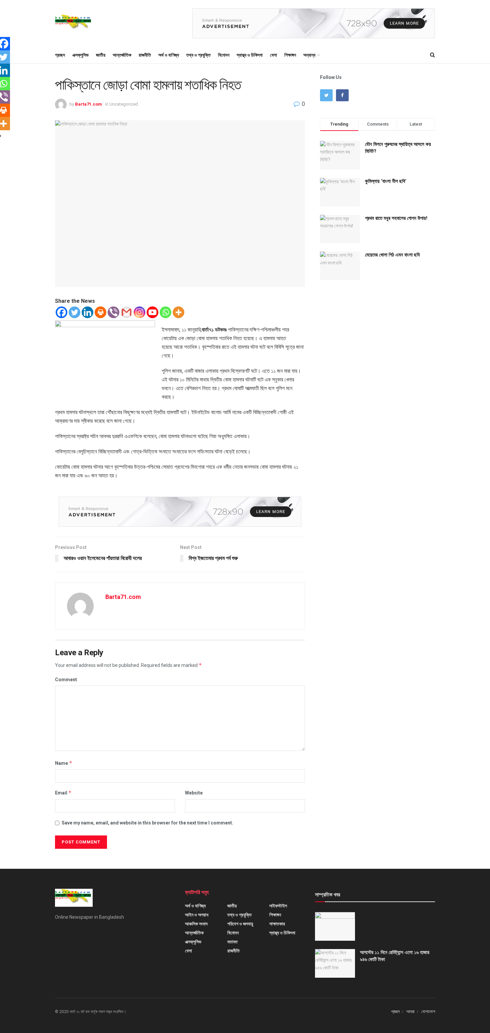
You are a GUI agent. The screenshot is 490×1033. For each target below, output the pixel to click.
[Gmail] (126, 312)
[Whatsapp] (165, 312)
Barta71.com (88, 104)
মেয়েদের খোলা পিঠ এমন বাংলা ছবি (392, 255)
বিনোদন (223, 55)
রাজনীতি (145, 55)
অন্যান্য (309, 55)
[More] (178, 312)
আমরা (410, 1011)
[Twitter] (74, 312)
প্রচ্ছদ (60, 55)
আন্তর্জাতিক (122, 55)
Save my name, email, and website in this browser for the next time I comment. (147, 822)
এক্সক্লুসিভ (80, 55)
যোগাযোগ (428, 1011)
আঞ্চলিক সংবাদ (196, 923)
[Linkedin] (87, 312)
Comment (66, 679)
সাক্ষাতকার (277, 923)
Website (194, 792)
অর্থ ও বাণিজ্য (168, 55)
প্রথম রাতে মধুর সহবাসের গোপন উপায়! (396, 218)
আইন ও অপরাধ (196, 914)
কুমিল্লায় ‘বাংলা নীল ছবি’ (385, 181)
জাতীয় (100, 55)
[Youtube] (152, 312)
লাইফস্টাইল (278, 905)
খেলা (273, 55)
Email (63, 792)
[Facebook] (61, 312)
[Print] (100, 312)
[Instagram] (139, 312)
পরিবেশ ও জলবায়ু (240, 923)
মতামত (232, 941)
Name (63, 763)
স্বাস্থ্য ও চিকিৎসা (250, 55)
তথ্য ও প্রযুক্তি (198, 55)
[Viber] (113, 312)
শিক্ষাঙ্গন (290, 55)
